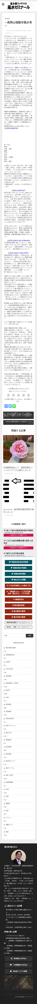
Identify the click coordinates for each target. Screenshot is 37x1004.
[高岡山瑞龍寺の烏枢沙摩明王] (18, 253)
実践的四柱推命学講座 (19, 562)
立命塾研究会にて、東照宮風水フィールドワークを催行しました (18, 468)
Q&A (7, 697)
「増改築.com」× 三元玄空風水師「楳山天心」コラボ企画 (19, 593)
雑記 (7, 832)
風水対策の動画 (19, 617)
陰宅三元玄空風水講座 (15, 553)
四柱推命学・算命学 (12, 683)
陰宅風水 (8, 704)
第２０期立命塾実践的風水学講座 (19, 530)
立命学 (8, 662)
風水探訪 (7, 19)
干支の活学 (9, 669)
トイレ (12, 33)
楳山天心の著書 (20, 580)
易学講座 (8, 676)
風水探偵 (8, 747)
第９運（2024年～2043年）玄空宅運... (18, 915)
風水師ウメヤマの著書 (19, 971)
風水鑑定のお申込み (19, 958)
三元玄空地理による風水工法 (19, 586)
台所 (8, 33)
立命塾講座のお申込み (19, 965)
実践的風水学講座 (20, 568)
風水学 (8, 690)
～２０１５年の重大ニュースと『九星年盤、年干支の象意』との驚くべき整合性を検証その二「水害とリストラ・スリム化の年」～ (18, 415)
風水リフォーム (11, 726)
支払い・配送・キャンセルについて (19, 627)
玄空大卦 (21, 31)
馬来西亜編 (9, 782)
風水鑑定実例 (19, 605)
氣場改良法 (19, 599)
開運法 (8, 803)
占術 (7, 789)
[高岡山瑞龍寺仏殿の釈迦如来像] (18, 241)
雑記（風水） (10, 775)
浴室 (16, 31)
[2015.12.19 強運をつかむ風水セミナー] (18, 68)
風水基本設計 (10, 718)
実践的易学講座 (20, 574)
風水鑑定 (8, 711)
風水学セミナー (11, 761)
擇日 (7, 796)
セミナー (8, 818)
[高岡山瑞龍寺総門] (18, 191)
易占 (7, 810)
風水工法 (8, 733)
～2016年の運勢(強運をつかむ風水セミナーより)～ (18, 422)
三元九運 (28, 31)
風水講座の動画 (19, 611)
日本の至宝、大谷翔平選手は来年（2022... (19, 927)
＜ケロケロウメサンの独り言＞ (15, 936)
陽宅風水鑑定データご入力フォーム (19, 622)
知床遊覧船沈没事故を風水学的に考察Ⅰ (18, 938)
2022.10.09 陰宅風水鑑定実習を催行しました (18, 510)
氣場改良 (8, 740)
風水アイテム (10, 768)
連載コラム (9, 825)
